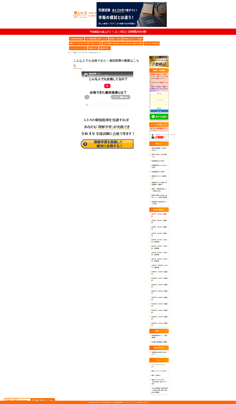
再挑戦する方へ (93, 48)
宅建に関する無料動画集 (152, 43)
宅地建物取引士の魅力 (157, 161)
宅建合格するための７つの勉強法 (132, 38)
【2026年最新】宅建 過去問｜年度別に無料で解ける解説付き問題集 (123, 43)
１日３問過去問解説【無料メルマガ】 (96, 38)
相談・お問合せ (155, 375)
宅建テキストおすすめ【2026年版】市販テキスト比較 (85, 43)
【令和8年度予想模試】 (76, 38)
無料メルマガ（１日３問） (159, 371)
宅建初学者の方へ (105, 48)
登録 (159, 108)
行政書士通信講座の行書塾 (159, 342)
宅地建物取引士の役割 (157, 171)
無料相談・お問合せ (115, 38)
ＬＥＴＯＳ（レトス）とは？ (78, 48)
